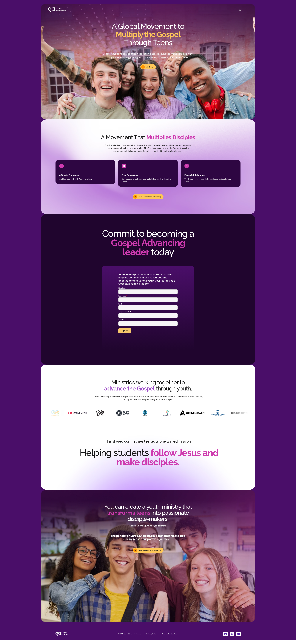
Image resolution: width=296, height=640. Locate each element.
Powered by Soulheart (170, 634)
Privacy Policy (151, 634)
